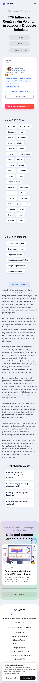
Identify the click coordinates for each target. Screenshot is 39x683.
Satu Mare (12, 193)
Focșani (20, 215)
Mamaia (26, 204)
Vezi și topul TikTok (18, 284)
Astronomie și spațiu (16, 243)
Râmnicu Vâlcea (14, 182)
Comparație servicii (19, 648)
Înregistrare (21, 627)
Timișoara (11, 132)
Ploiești (19, 160)
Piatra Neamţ (13, 204)
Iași (22, 132)
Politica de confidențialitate (11, 619)
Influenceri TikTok (19, 659)
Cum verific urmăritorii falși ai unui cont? (16, 503)
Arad (10, 160)
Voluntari (11, 209)
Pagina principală (13, 11)
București (11, 126)
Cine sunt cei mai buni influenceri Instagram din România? (15, 475)
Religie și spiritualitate (16, 266)
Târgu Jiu (11, 187)
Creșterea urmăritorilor (19, 636)
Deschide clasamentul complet (18, 106)
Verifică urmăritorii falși (19, 91)
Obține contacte (20, 96)
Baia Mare (11, 154)
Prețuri (28, 627)
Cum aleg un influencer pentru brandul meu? (17, 494)
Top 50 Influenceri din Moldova (19, 651)
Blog (12, 615)
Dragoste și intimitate (16, 249)
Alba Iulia (23, 171)
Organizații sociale (15, 255)
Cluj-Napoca (25, 126)
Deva (21, 220)
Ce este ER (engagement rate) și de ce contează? (17, 485)
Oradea (19, 143)
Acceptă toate (28, 678)
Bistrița (20, 176)
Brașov (10, 138)
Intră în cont (12, 627)
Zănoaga (11, 171)
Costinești (24, 187)
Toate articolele (19, 594)
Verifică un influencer (19, 644)
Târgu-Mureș (25, 154)
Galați (21, 165)
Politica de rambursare (29, 619)
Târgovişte (24, 198)
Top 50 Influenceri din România (19, 655)
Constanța (22, 138)
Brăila (10, 215)
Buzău (23, 193)
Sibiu (10, 143)
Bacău (10, 176)
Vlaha (22, 209)
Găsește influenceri (19, 640)
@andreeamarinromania (19, 70)
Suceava (11, 165)
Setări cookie (19, 622)
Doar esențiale (11, 678)
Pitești (21, 149)
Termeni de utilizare (21, 615)
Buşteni (11, 220)
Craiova (11, 149)
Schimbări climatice (15, 271)
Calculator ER (19, 632)
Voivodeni (11, 198)
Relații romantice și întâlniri (18, 260)
